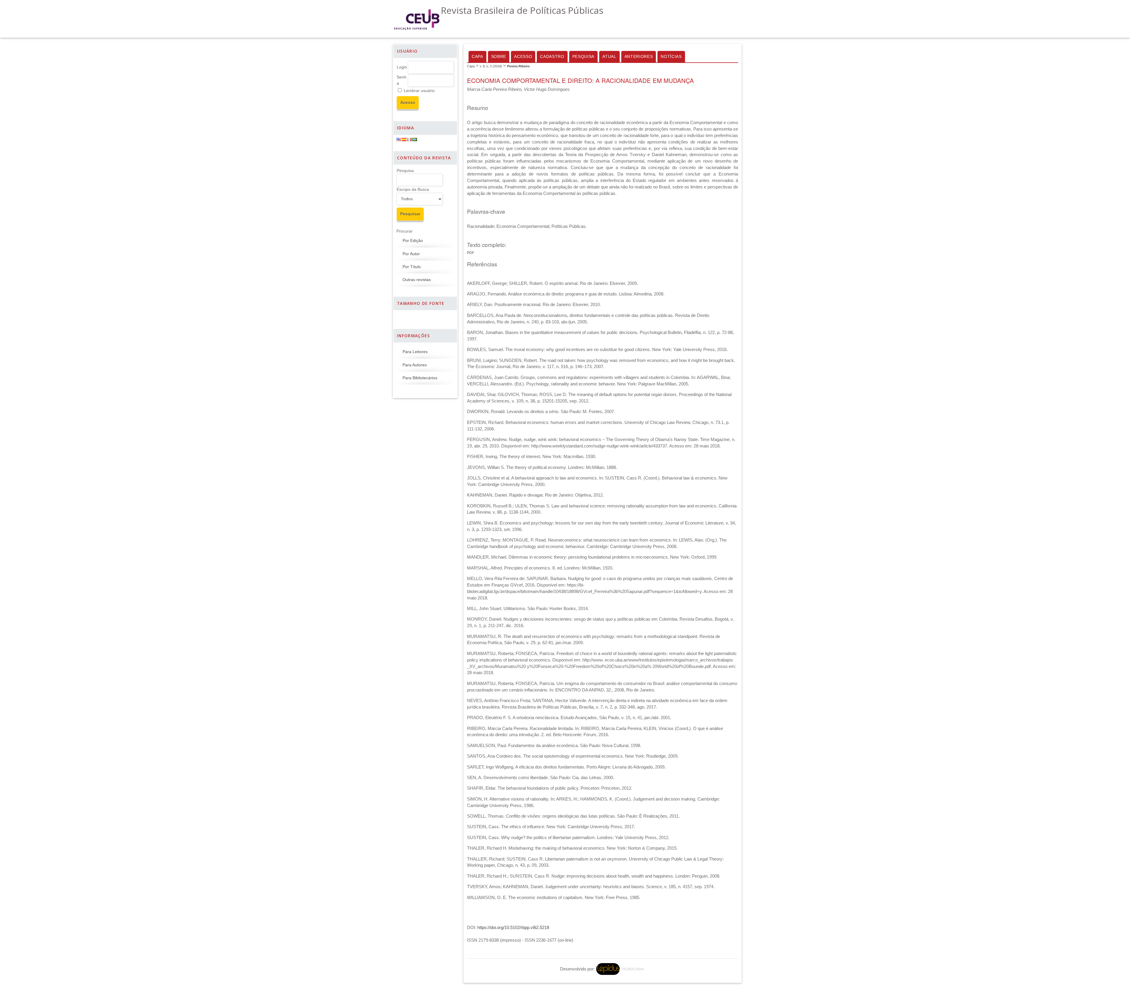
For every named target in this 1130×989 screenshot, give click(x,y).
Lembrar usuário (419, 90)
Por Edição (413, 240)
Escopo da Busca (413, 189)
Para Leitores (415, 352)
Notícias (671, 56)
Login (402, 67)
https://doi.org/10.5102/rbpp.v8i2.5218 (513, 927)
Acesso (523, 56)
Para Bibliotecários (420, 378)
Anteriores (638, 56)
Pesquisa (405, 170)
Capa (477, 56)
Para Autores (415, 365)
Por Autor (411, 254)
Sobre (498, 56)
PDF (470, 253)
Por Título (412, 267)
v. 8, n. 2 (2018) (491, 66)
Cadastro (552, 56)
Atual (609, 56)
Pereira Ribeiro (518, 66)
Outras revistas (417, 280)
